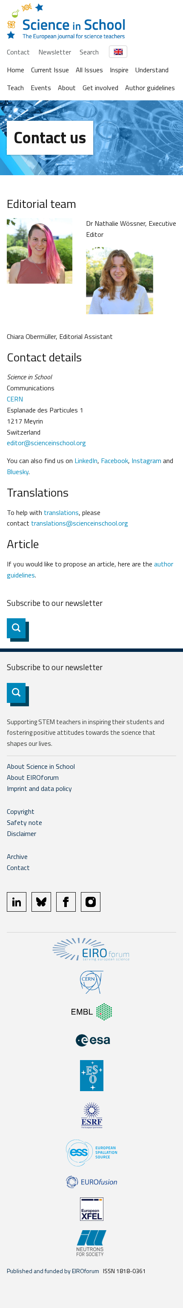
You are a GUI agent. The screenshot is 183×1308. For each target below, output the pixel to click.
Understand (152, 70)
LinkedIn (85, 460)
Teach (15, 87)
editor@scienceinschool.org (46, 443)
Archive (17, 856)
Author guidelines (150, 87)
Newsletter (54, 52)
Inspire (119, 70)
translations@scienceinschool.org (79, 523)
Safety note (24, 822)
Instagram (146, 460)
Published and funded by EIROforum (53, 1270)
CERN (15, 399)
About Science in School (41, 766)
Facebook (114, 460)
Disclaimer (21, 833)
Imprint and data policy (39, 788)
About (67, 87)
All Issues (89, 70)
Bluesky (18, 471)
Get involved (100, 87)
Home (15, 70)
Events (41, 87)
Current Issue (50, 70)
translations (61, 512)
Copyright (20, 811)
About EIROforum (33, 777)
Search (89, 52)
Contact (18, 52)
